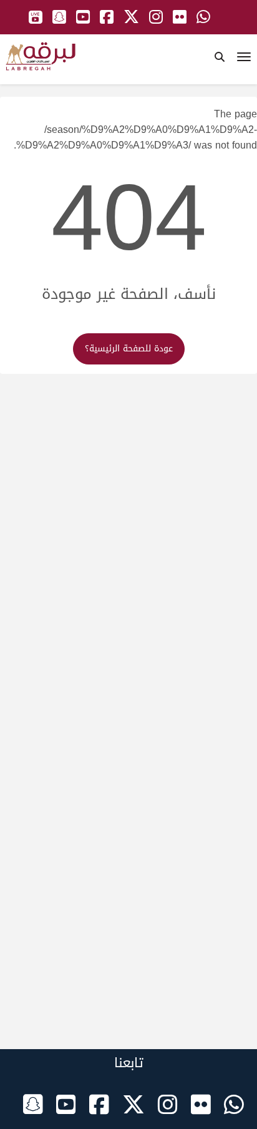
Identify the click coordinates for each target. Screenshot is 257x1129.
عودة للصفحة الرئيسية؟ (129, 348)
